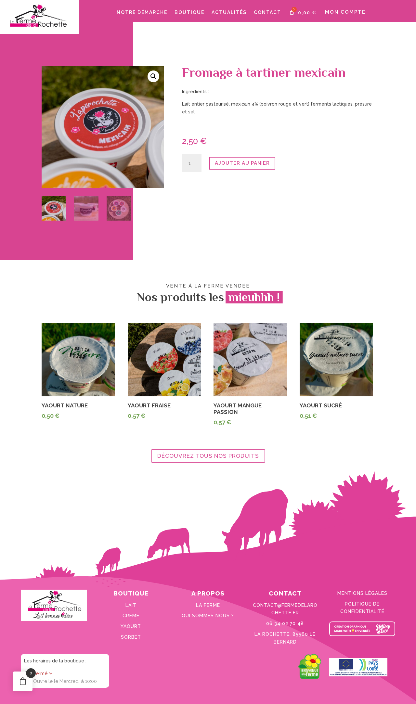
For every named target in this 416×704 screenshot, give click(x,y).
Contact (267, 12)
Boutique (189, 12)
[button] (153, 76)
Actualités (229, 12)
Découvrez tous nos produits (208, 456)
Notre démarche (142, 12)
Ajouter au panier (242, 163)
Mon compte (345, 12)
